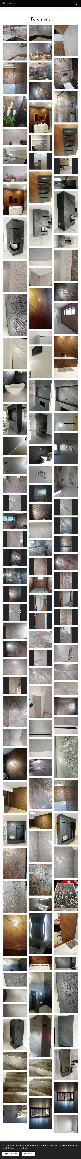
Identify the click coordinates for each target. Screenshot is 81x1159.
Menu (77, 4)
